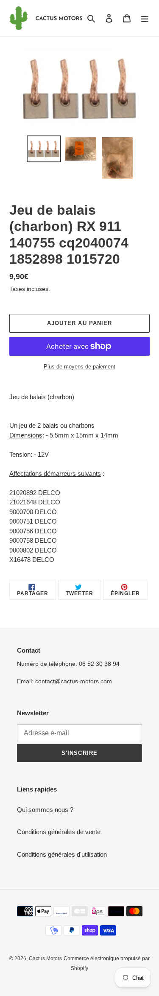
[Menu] (144, 18)
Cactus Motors (45, 958)
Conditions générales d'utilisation (62, 854)
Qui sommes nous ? (45, 809)
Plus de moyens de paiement (79, 366)
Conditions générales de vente (58, 831)
